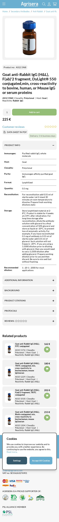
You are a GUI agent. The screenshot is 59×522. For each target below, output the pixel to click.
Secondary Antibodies (20, 11)
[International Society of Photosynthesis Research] (31, 498)
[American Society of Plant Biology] (5, 498)
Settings (17, 460)
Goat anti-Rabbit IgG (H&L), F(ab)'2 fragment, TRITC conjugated (27, 392)
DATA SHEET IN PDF (17, 132)
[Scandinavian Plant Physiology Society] (40, 498)
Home (5, 11)
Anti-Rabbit (38, 11)
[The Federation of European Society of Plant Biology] (14, 498)
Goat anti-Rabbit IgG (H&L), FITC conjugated (27, 345)
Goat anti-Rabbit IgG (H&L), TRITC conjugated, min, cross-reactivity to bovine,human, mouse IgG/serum (27, 368)
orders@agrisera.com (12, 470)
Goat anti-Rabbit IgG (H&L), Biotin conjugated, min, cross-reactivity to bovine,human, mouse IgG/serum (27, 417)
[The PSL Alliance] (7, 513)
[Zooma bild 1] (29, 38)
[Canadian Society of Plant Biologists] (22, 498)
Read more (12, 452)
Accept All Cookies (41, 460)
